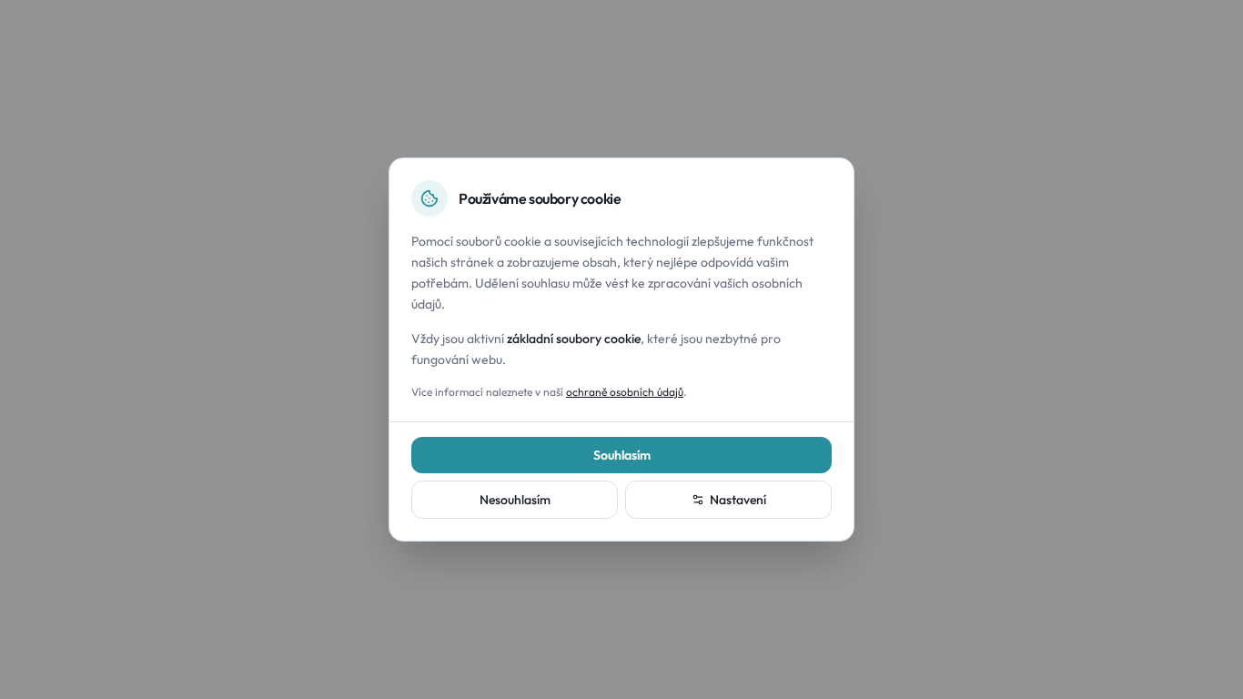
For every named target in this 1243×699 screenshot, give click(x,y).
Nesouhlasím (515, 499)
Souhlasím (622, 455)
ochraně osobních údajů (624, 392)
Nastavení (738, 499)
